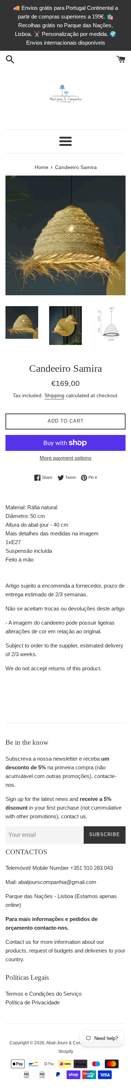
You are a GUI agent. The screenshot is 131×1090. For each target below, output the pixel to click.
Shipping (54, 395)
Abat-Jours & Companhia (71, 1042)
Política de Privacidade (32, 1002)
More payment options (65, 458)
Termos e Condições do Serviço (43, 994)
